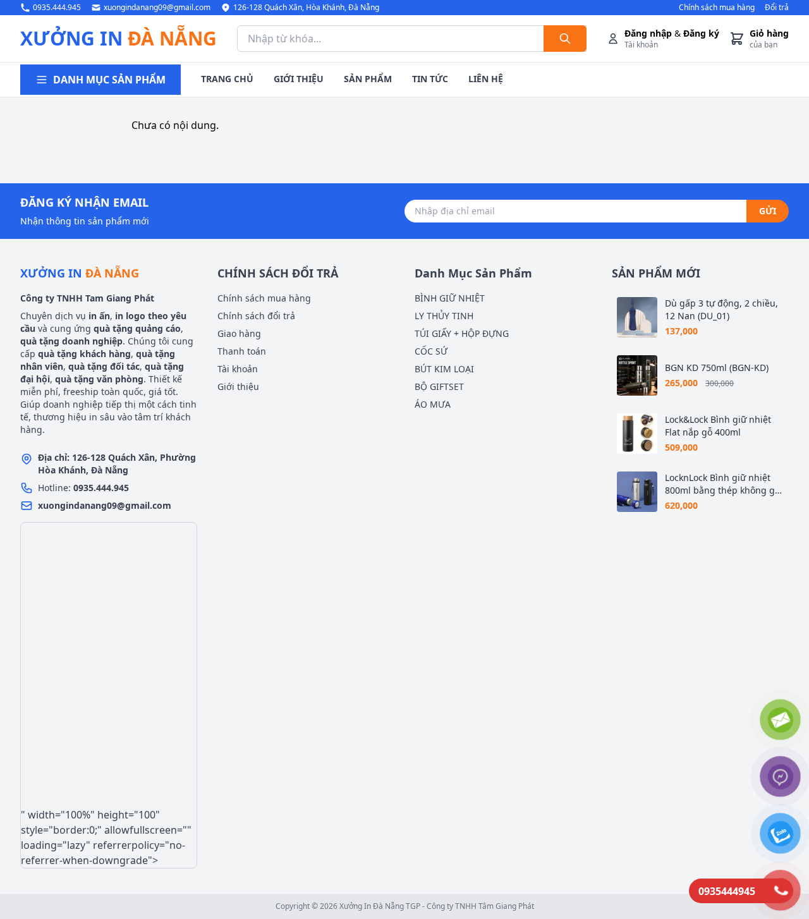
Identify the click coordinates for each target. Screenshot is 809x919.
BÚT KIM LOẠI (444, 369)
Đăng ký (701, 33)
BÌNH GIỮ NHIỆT (450, 298)
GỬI (767, 211)
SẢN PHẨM (368, 79)
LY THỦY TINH (444, 316)
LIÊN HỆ (485, 79)
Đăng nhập (648, 33)
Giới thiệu (238, 386)
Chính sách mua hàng (717, 8)
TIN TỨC (430, 79)
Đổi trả (777, 8)
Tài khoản (237, 369)
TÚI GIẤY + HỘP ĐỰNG (462, 333)
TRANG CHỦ (227, 79)
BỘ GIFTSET (439, 386)
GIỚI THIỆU (299, 79)
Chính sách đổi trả (256, 316)
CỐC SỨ (431, 351)
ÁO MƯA (433, 404)
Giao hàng (239, 333)
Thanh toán (241, 351)
